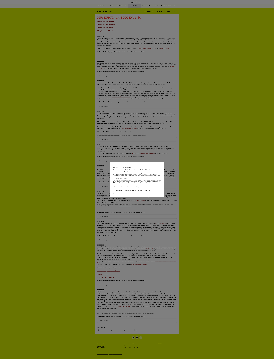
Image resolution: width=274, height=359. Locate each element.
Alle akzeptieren (118, 190)
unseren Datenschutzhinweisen (120, 178)
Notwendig (117, 187)
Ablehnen (147, 190)
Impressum (160, 164)
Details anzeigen (118, 193)
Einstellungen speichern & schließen (133, 190)
